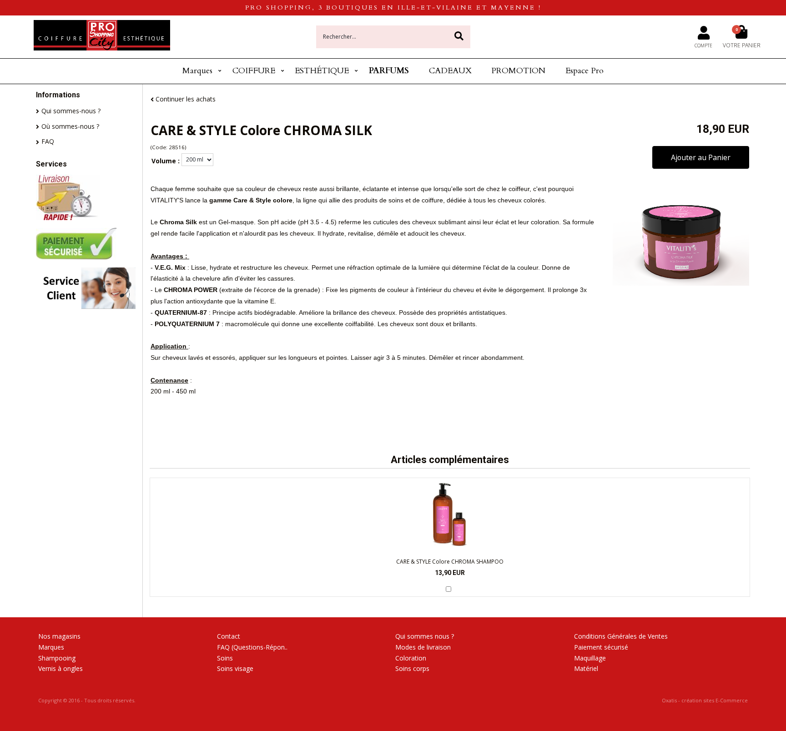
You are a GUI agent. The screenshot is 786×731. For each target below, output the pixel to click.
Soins (225, 658)
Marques (197, 70)
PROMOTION (518, 70)
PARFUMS (389, 70)
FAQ (47, 141)
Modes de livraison (423, 647)
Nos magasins (59, 636)
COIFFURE (253, 70)
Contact (228, 636)
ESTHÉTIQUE (322, 70)
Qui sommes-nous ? (71, 110)
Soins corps (412, 668)
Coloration (410, 658)
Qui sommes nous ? (424, 636)
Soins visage (235, 668)
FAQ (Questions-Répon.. (252, 647)
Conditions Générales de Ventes (621, 636)
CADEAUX (450, 70)
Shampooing (57, 658)
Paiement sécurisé (601, 647)
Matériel (586, 668)
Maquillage (590, 658)
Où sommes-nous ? (70, 126)
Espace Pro (584, 70)
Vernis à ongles (60, 668)
